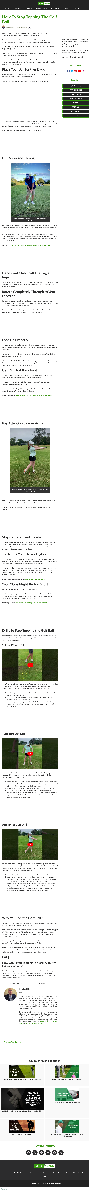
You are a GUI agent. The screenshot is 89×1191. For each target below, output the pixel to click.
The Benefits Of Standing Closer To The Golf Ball (31, 603)
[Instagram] (54, 1152)
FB (53, 1021)
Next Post (18, 1042)
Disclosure (46, 1172)
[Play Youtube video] (30, 665)
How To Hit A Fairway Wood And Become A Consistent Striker (30, 245)
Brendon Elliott (10, 27)
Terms (44, 1176)
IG (50, 1021)
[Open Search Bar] (84, 8)
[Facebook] (28, 1152)
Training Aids (40, 8)
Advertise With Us (16, 1172)
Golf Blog (7, 8)
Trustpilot (4, 1189)
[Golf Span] (44, 3)
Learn (67, 8)
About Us (5, 1172)
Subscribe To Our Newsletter (61, 1172)
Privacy (84, 1172)
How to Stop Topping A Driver (35, 579)
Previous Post (9, 1042)
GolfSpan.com (43, 1183)
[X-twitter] (35, 1152)
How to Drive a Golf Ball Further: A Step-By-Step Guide (34, 395)
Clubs (28, 8)
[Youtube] (48, 1152)
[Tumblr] (61, 1152)
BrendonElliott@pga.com (34, 1023)
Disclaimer (37, 1172)
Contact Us (27, 1172)
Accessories (54, 8)
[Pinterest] (41, 1152)
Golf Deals (18, 8)
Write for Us (76, 1172)
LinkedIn (43, 1021)
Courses (77, 8)
